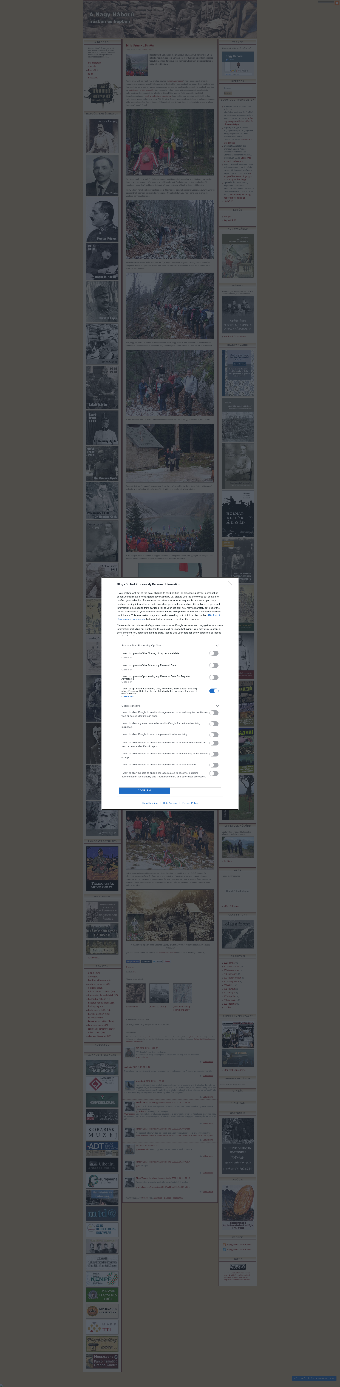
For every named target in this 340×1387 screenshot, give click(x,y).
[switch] (214, 653)
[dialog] (170, 694)
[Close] (231, 584)
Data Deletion (150, 803)
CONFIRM (144, 790)
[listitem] (170, 645)
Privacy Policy (190, 803)
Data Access (170, 803)
